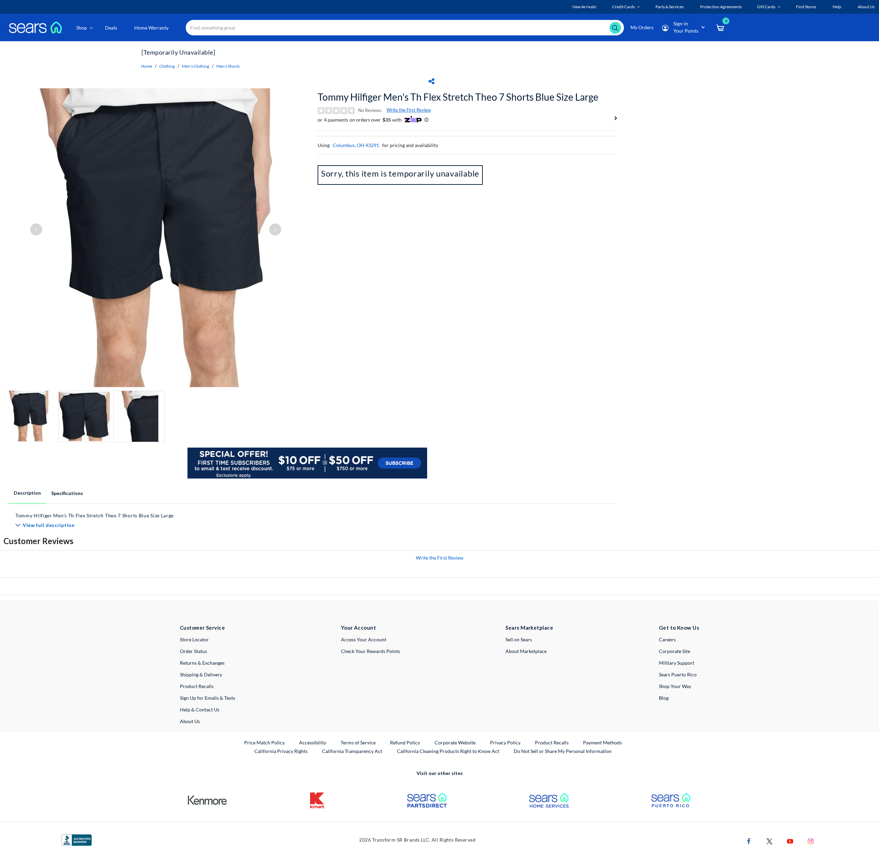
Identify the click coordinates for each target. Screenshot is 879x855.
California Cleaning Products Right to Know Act (448, 751)
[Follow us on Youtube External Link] (790, 840)
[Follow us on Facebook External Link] (749, 840)
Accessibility (312, 742)
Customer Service (202, 628)
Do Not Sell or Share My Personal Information (563, 751)
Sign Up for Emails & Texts (207, 698)
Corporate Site (674, 651)
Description (27, 493)
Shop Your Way (675, 686)
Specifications (67, 493)
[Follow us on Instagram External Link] (811, 840)
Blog (664, 698)
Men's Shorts (228, 66)
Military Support (676, 663)
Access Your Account (363, 639)
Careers (667, 639)
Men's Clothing (195, 66)
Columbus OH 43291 (356, 145)
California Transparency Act (352, 751)
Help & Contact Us (199, 709)
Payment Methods (602, 742)
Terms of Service (358, 742)
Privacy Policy (505, 742)
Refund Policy (405, 742)
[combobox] (405, 27)
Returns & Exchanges (202, 663)
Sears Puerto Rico (678, 674)
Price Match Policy (264, 742)
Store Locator (194, 639)
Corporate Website (455, 742)
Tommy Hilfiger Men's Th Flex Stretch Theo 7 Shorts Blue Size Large (458, 97)
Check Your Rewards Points (370, 651)
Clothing (167, 66)
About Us (190, 721)
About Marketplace (526, 651)
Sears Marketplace (529, 628)
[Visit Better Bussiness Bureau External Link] (76, 839)
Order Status (193, 651)
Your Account (358, 628)
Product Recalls (197, 686)
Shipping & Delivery (201, 674)
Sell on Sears (518, 639)
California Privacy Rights (281, 751)
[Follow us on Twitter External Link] (769, 840)
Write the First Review (409, 110)
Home (146, 66)
